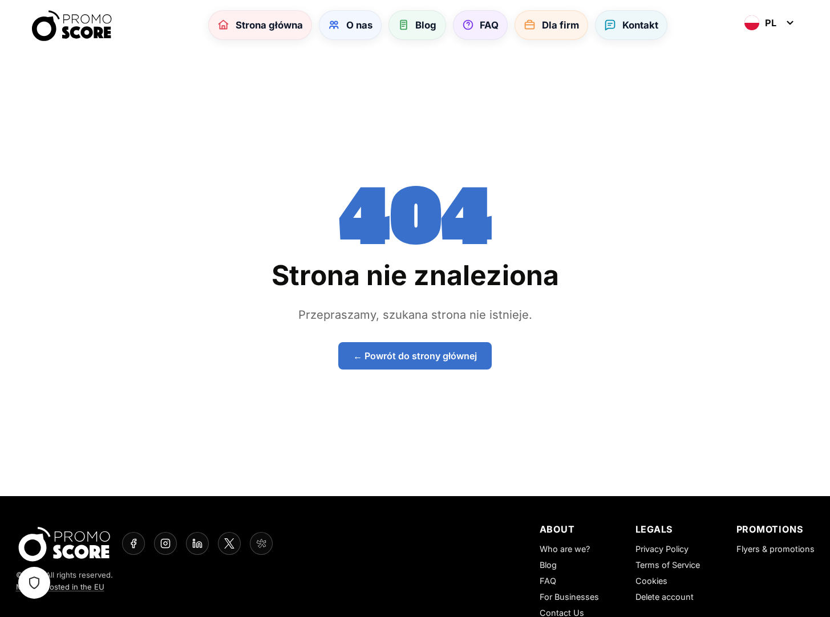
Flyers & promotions (775, 549)
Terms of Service (667, 565)
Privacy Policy (662, 549)
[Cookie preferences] (34, 583)
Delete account (664, 597)
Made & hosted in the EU (60, 586)
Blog (548, 565)
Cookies (651, 581)
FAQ (548, 581)
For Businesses (569, 597)
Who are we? (565, 549)
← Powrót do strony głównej (415, 356)
